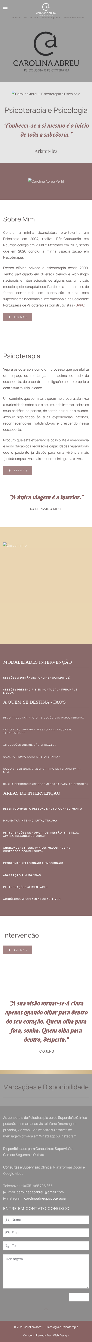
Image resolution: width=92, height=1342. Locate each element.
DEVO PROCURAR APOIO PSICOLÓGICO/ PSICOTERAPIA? (44, 717)
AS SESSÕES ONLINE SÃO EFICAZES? (29, 744)
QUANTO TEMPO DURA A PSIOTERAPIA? (31, 756)
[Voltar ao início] (46, 8)
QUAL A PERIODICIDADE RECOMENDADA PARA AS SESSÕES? (46, 784)
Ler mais (21, 317)
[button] (5, 8)
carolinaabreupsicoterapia (45, 1198)
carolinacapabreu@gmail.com (40, 1192)
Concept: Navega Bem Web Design (46, 1335)
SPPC (80, 305)
